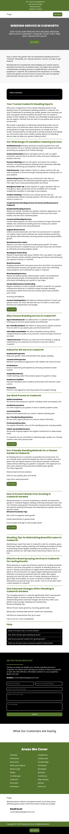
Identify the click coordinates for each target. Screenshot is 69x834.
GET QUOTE (34, 42)
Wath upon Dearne (17, 765)
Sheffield (13, 755)
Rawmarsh (14, 762)
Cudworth (14, 779)
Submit (34, 714)
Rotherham (14, 758)
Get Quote (57, 14)
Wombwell (42, 765)
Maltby (12, 772)
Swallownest (43, 758)
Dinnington (42, 769)
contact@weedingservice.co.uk (26, 678)
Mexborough (15, 769)
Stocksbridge (43, 762)
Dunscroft (42, 786)
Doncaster (14, 783)
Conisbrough (15, 776)
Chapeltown (43, 755)
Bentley (41, 783)
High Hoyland (43, 779)
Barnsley (41, 772)
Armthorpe (14, 786)
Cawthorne (42, 776)
